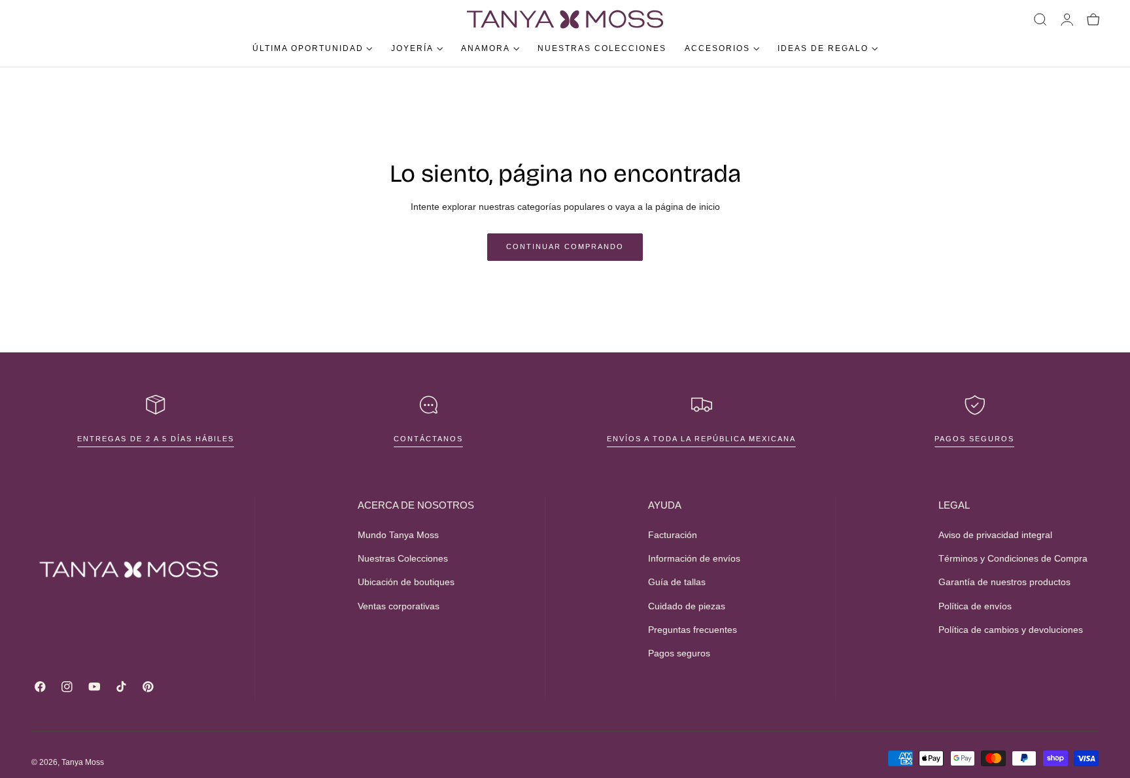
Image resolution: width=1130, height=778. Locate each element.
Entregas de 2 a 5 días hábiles (155, 439)
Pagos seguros (974, 439)
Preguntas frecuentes (692, 629)
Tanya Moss (82, 762)
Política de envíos (975, 606)
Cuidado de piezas (686, 606)
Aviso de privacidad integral (995, 535)
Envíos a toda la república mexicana (701, 439)
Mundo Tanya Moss (398, 535)
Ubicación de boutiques (406, 582)
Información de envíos (694, 558)
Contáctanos (428, 439)
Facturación (672, 535)
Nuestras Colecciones (403, 558)
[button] (1040, 19)
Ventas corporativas (398, 606)
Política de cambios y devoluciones (1010, 629)
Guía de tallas (677, 582)
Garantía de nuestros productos (1004, 582)
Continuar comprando (565, 246)
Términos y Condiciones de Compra (1012, 558)
